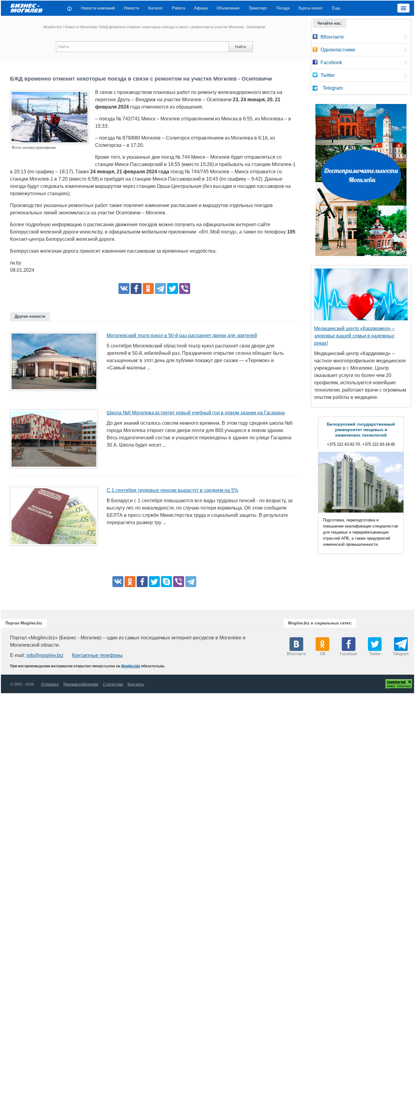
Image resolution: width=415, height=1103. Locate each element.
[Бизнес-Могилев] (26, 7)
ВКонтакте (332, 37)
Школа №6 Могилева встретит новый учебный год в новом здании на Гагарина (196, 412)
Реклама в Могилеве (80, 684)
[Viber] (184, 288)
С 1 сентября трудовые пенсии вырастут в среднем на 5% (172, 490)
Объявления (228, 8)
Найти (240, 47)
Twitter (328, 75)
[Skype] (166, 581)
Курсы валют (311, 8)
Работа (178, 8)
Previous (312, 486)
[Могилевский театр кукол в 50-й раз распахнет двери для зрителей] (56, 363)
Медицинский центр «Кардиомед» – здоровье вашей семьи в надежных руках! (354, 336)
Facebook (331, 62)
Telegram (333, 88)
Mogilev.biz (52, 27)
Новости (131, 8)
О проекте (50, 684)
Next (409, 486)
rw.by (15, 262)
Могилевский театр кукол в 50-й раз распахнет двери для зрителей (182, 335)
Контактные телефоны (97, 655)
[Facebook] (136, 288)
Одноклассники (338, 49)
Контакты (136, 684)
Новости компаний (98, 8)
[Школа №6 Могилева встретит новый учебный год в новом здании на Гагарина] (56, 440)
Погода (283, 8)
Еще (336, 8)
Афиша (201, 8)
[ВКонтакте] (123, 288)
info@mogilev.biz (44, 655)
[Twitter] (172, 288)
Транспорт (258, 8)
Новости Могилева (81, 27)
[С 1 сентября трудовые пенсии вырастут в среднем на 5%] (56, 518)
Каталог (155, 8)
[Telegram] (160, 288)
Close (56, 3)
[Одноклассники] (148, 288)
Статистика (113, 684)
